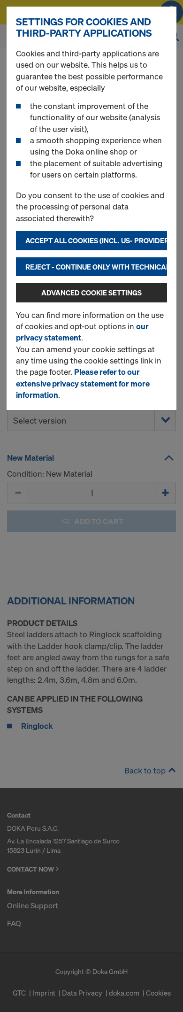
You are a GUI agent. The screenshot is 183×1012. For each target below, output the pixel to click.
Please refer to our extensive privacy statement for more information (83, 383)
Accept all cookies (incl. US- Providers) (96, 240)
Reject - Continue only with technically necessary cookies (96, 266)
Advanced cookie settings (91, 292)
